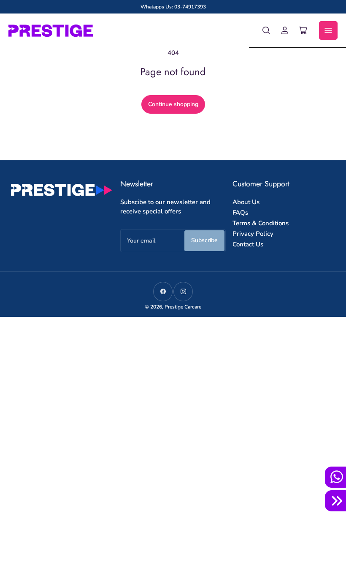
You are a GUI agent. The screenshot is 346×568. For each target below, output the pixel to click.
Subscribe (204, 240)
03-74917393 (190, 6)
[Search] (266, 30)
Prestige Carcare (183, 306)
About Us (246, 202)
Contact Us (247, 244)
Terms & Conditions (260, 223)
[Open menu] (328, 30)
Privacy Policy (252, 233)
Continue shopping (173, 104)
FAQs (240, 212)
